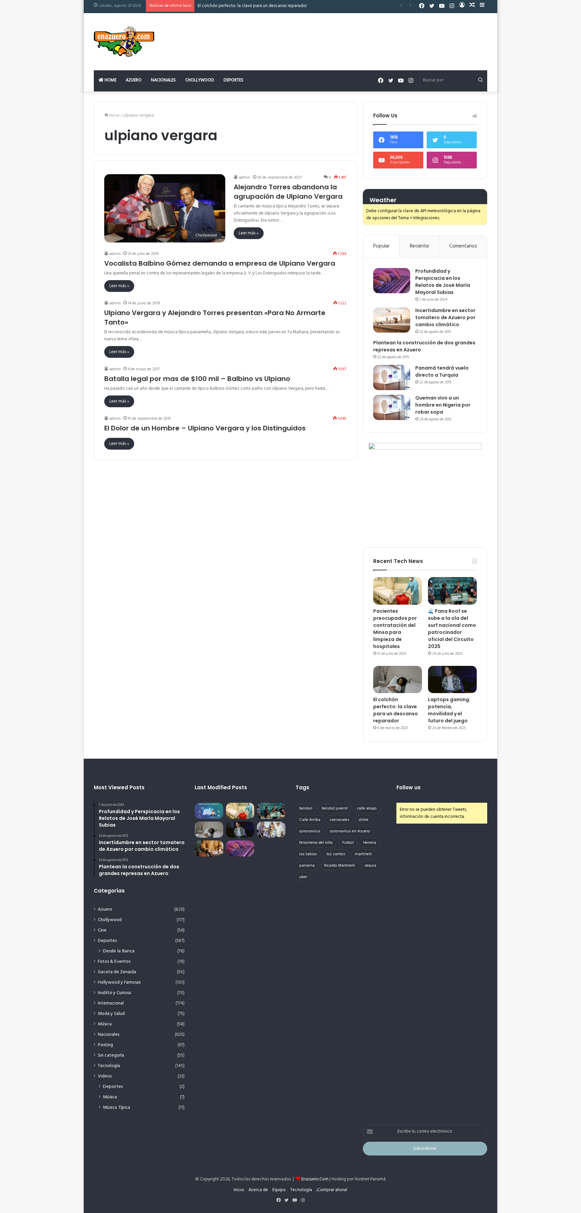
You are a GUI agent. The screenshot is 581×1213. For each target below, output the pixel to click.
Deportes (233, 80)
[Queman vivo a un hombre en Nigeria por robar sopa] (391, 407)
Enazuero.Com (314, 1179)
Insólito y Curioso (114, 992)
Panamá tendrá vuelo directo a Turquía (442, 371)
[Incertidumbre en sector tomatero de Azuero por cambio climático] (391, 320)
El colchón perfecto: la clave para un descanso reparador (252, 5)
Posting (105, 1045)
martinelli (363, 854)
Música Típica (116, 1107)
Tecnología (109, 1065)
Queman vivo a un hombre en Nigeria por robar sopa (442, 404)
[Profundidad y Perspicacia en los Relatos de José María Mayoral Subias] (391, 280)
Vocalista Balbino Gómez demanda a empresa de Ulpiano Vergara (219, 263)
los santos (335, 854)
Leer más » (249, 233)
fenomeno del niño (316, 842)
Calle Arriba (309, 820)
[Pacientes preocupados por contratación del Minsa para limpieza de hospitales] (397, 591)
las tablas (308, 854)
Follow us (408, 787)
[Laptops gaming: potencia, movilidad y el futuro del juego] (452, 679)
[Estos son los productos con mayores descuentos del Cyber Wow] (209, 848)
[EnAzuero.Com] (124, 42)
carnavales (339, 820)
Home (110, 80)
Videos (105, 1076)
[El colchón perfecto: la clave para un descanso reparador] (397, 679)
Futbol (348, 842)
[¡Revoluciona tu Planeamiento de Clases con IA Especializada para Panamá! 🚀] (209, 811)
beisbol (305, 808)
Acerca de (258, 1189)
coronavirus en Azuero (350, 831)
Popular (381, 246)
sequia (370, 865)
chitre (364, 820)
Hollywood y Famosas (119, 982)
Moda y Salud (111, 1013)
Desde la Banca (118, 951)
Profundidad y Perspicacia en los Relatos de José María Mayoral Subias (442, 282)
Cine (102, 930)
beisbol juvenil (335, 808)
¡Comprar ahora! (331, 1189)
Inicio (114, 115)
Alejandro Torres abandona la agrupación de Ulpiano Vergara (288, 191)
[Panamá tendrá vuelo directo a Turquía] (391, 377)
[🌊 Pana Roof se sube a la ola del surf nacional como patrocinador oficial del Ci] (452, 591)
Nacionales (163, 80)
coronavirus (309, 831)
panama (307, 865)
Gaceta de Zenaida (117, 972)
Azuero (134, 80)
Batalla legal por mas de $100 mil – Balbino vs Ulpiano (197, 378)
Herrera (369, 842)
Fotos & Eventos (114, 961)
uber (303, 877)
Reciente (419, 246)
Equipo (279, 1189)
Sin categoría (111, 1055)
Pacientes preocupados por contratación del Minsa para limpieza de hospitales (395, 629)
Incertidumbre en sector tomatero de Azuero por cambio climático (445, 317)
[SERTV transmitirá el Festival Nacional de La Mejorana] (271, 830)
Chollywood (199, 80)
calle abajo (367, 808)
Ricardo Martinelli (339, 865)
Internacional (111, 1003)
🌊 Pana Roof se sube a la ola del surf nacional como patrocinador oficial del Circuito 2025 (452, 629)
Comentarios (463, 246)
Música (105, 1024)
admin (244, 177)
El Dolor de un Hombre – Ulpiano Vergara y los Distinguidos (205, 428)
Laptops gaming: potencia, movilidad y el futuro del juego (449, 710)
